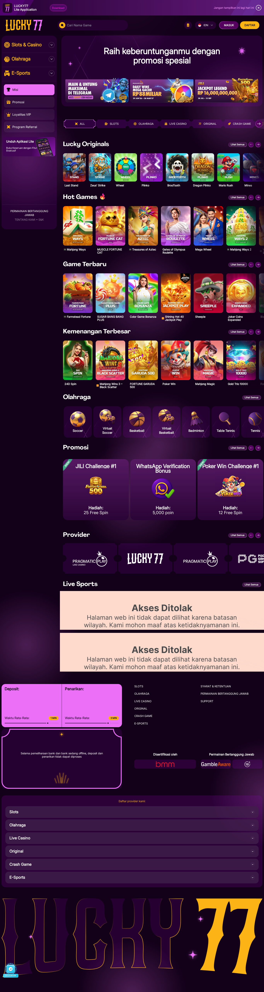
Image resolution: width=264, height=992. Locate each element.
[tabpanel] (162, 265)
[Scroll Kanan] (258, 123)
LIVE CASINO (143, 701)
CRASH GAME (143, 716)
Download (58, 7)
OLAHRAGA (141, 693)
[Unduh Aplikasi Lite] (188, 25)
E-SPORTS (141, 723)
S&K (41, 219)
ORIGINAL (140, 708)
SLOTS (138, 686)
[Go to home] (28, 25)
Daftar (249, 25)
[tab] (79, 124)
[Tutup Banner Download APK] (258, 8)
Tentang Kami (25, 219)
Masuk (229, 25)
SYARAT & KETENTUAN (216, 686)
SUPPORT (207, 701)
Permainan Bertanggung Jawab (29, 213)
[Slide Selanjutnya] (258, 144)
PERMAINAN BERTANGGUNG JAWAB (225, 693)
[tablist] (163, 124)
